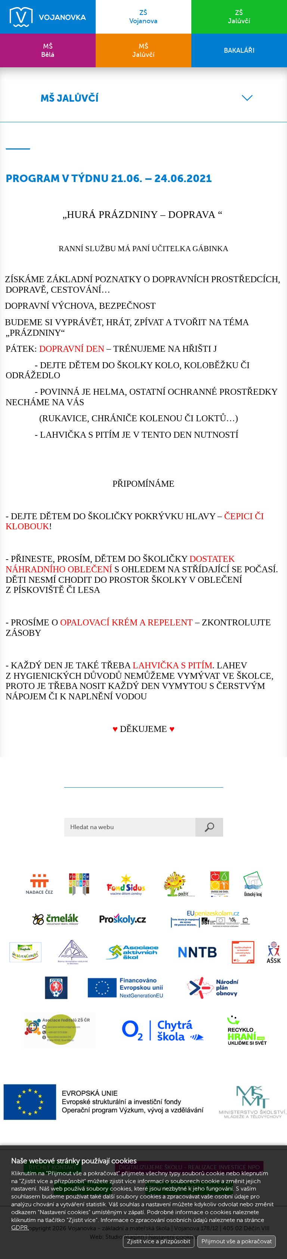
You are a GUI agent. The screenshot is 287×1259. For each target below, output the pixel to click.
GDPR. (20, 1227)
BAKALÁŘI (239, 50)
